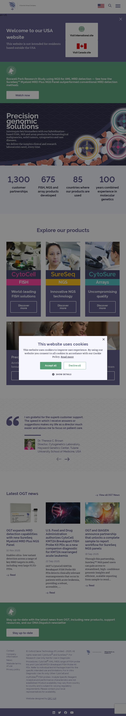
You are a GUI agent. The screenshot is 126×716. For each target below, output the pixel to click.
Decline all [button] (75, 365)
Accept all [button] (50, 365)
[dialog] (63, 358)
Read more (67, 356)
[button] (62, 374)
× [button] (103, 339)
